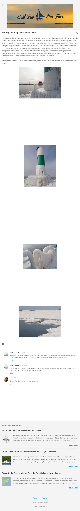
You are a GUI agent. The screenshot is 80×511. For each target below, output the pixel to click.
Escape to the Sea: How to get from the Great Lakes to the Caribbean (31, 473)
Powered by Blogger (40, 498)
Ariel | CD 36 (14, 352)
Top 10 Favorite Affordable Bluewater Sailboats (22, 430)
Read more (73, 445)
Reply (12, 361)
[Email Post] (3, 345)
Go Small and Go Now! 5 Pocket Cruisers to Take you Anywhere (29, 452)
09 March (17, 378)
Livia (11, 378)
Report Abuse (40, 506)
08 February (23, 352)
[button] (77, 33)
